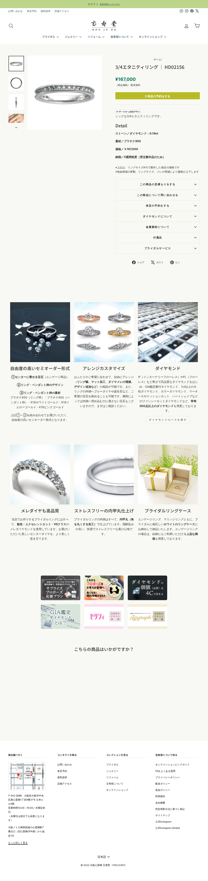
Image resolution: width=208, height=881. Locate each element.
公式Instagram (163, 821)
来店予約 (32, 11)
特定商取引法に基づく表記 (170, 809)
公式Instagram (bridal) (167, 827)
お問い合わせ (15, 11)
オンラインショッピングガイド (172, 764)
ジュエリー (71, 37)
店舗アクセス (61, 11)
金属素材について (157, 226)
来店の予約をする (158, 96)
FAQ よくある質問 (165, 771)
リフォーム (94, 37)
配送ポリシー (162, 783)
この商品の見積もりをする (157, 184)
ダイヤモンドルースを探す (168, 419)
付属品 (157, 237)
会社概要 (160, 802)
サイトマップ (162, 815)
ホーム (157, 59)
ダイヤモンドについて (157, 216)
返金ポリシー (162, 789)
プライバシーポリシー (167, 777)
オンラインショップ (151, 37)
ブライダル (49, 37)
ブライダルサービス (157, 248)
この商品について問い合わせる (157, 195)
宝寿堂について (120, 37)
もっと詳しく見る (18, 842)
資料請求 (45, 11)
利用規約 (160, 796)
